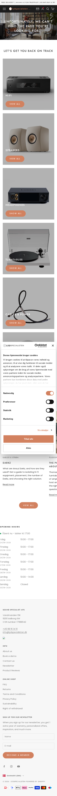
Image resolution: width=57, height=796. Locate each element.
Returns (7, 689)
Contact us (9, 660)
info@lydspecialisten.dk (15, 632)
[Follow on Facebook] (4, 766)
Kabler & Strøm (11, 457)
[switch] (50, 402)
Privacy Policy (9, 698)
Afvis (28, 448)
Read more (8, 484)
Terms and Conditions (14, 694)
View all (15, 104)
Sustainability (9, 703)
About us (7, 651)
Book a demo (9, 656)
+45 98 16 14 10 (10, 628)
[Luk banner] (53, 346)
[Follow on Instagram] (11, 766)
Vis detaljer (42, 430)
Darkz (7, 462)
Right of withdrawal (13, 708)
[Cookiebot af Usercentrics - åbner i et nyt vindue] (35, 345)
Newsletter (8, 665)
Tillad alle (28, 439)
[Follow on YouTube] (18, 766)
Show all (16, 213)
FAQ (5, 684)
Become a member (18, 755)
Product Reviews (11, 670)
